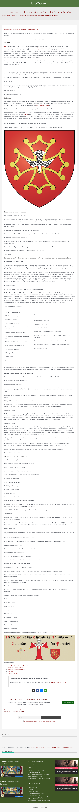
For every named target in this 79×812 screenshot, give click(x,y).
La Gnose (10, 671)
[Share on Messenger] (41, 690)
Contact (31, 767)
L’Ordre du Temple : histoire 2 (16, 667)
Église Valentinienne (42, 48)
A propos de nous (32, 765)
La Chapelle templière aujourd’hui (17, 669)
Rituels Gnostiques (17, 15)
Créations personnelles (34, 772)
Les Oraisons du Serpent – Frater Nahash (39, 778)
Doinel (6, 46)
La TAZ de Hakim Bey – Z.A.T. (35, 776)
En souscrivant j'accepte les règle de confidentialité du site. (40, 721)
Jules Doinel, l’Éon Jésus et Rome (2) (18, 666)
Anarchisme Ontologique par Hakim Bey (38, 774)
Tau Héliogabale (22, 29)
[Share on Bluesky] (33, 690)
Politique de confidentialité (36, 771)
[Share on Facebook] (37, 690)
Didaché (25, 114)
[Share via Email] (45, 690)
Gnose (8, 15)
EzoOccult (39, 3)
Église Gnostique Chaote (42, 105)
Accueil (4, 15)
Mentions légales (33, 769)
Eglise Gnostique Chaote (11, 29)
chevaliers (40, 50)
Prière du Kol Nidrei (13, 673)
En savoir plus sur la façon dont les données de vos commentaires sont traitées (52, 747)
